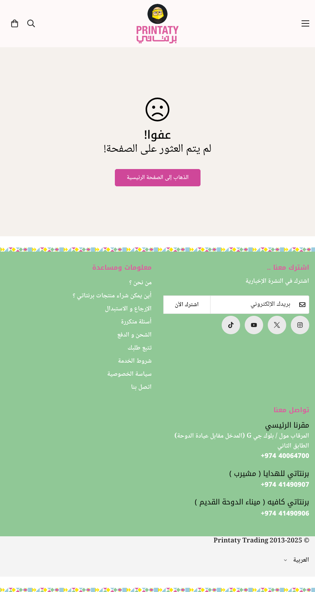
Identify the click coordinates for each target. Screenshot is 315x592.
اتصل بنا (141, 387)
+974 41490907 (285, 485)
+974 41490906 (285, 514)
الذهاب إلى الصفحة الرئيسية (158, 177)
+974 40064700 (285, 456)
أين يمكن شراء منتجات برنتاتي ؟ (112, 296)
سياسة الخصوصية (129, 374)
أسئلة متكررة (136, 322)
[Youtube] (254, 325)
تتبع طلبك (140, 348)
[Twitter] (277, 325)
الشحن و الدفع (134, 335)
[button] (14, 23)
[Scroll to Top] (15, 550)
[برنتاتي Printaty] (157, 23)
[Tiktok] (231, 325)
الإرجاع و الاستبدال (128, 309)
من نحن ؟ (140, 283)
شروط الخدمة (135, 361)
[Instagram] (300, 325)
